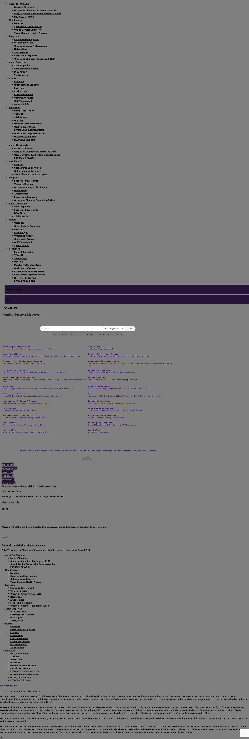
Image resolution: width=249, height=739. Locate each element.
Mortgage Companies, (19, 418)
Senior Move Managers (38, 425)
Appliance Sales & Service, (127, 389)
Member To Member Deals (80, 451)
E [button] (67, 334)
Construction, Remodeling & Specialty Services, (37, 372)
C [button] (62, 334)
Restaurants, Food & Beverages (102, 415)
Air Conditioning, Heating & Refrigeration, (102, 389)
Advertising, (7, 349)
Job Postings (107, 451)
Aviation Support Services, (27, 432)
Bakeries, (91, 418)
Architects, (125, 356)
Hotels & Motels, (22, 396)
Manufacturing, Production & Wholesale (20, 401)
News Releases (41, 451)
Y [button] (118, 334)
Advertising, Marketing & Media (16, 347)
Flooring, (141, 389)
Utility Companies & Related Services (129, 410)
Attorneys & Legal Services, (98, 396)
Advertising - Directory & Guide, (23, 349)
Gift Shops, (126, 425)
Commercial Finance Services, (104, 380)
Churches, (24, 363)
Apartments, (7, 418)
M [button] (87, 334)
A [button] (57, 334)
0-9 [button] (54, 334)
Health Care (8, 386)
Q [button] (98, 334)
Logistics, (40, 432)
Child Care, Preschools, (107, 403)
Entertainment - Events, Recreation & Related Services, (39, 380)
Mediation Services (154, 396)
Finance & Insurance (97, 377)
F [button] (70, 334)
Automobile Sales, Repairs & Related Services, (44, 356)
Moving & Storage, (34, 418)
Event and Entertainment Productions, (73, 380)
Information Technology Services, (138, 363)
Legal (90, 394)
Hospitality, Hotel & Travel (14, 394)
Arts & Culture (94, 347)
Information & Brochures (132, 451)
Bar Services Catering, (103, 418)
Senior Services (9, 423)
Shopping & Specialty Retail (100, 423)
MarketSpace (96, 451)
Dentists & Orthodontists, (61, 389)
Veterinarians (31, 410)
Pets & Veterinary (10, 408)
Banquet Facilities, (9, 396)
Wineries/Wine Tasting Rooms (98, 432)
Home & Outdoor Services (99, 386)
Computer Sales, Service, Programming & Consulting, (107, 363)
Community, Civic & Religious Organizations (22, 361)
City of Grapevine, (94, 372)
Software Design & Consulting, (161, 363)
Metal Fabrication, (38, 403)
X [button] (116, 334)
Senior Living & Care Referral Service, (16, 425)
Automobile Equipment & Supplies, (15, 356)
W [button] (113, 334)
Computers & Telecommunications (103, 361)
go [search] (131, 329)
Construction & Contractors (15, 370)
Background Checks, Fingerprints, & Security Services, (127, 396)
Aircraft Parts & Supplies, (11, 403)
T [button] (105, 334)
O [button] (92, 334)
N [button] (90, 334)
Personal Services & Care (99, 401)
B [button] (60, 334)
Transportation (9, 430)
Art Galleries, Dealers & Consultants (100, 349)
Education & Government (99, 370)
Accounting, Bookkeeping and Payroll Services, (105, 356)
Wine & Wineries (95, 430)
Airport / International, (10, 432)
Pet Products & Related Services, (14, 410)
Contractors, (59, 372)
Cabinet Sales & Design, (11, 372)
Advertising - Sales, (41, 349)
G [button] (73, 334)
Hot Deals (65, 451)
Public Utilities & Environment (101, 408)
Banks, (90, 380)
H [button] (75, 334)
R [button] (100, 334)
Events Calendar (54, 451)
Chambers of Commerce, (11, 363)
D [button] (65, 334)
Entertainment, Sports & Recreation (18, 377)
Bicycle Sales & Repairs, (11, 380)
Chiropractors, (47, 389)
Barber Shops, (93, 403)
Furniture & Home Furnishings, (111, 425)
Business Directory (27, 451)
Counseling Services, (123, 403)
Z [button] (121, 334)
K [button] (82, 334)
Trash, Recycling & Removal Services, (101, 410)
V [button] (110, 334)
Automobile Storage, (68, 356)
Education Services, (108, 372)
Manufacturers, (26, 403)
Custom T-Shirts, (94, 425)
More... (51, 349)
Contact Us (117, 451)
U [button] (108, 334)
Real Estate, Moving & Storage (16, 415)
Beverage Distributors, (138, 356)
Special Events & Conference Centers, (41, 396)
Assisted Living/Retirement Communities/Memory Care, (22, 389)
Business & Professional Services (103, 354)
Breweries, (115, 418)
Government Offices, (123, 372)
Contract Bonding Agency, (125, 380)
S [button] (103, 334)
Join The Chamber (149, 451)
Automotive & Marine (12, 354)
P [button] (95, 334)
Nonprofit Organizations (37, 363)
